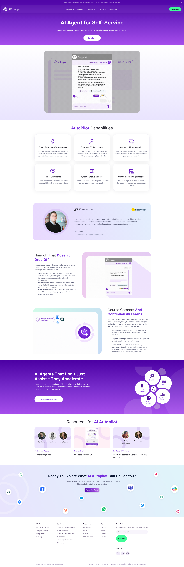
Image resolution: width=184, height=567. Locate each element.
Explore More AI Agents (48, 399)
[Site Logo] (11, 9)
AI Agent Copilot (62, 531)
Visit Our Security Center (138, 564)
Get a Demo (92, 38)
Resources (87, 527)
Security (39, 537)
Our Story (104, 527)
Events (85, 534)
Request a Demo (92, 490)
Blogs (85, 531)
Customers (113, 9)
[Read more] (52, 437)
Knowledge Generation (65, 540)
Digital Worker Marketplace (66, 527)
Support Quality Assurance (66, 534)
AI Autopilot (61, 537)
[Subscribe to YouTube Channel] (128, 553)
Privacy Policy (94, 564)
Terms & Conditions (117, 564)
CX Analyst (60, 543)
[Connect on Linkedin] (123, 553)
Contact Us (104, 537)
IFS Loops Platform (42, 527)
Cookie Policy (104, 564)
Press (103, 531)
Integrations (40, 534)
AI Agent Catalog (42, 531)
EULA (127, 564)
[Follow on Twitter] (118, 553)
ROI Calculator (88, 537)
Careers (103, 534)
